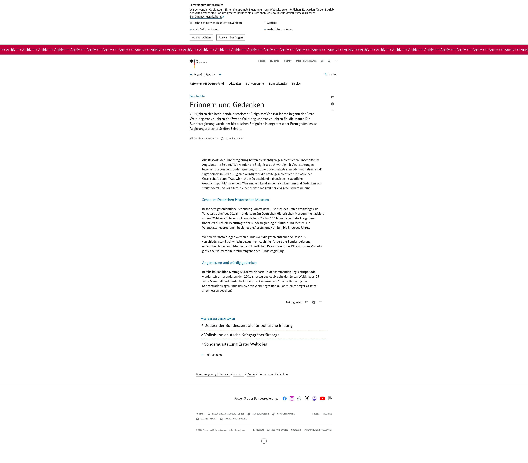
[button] (336, 61)
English (262, 61)
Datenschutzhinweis (306, 61)
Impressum (258, 430)
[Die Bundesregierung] (198, 63)
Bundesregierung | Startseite (213, 374)
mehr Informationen (205, 29)
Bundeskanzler (278, 83)
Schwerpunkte (255, 83)
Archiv (251, 374)
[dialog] (264, 22)
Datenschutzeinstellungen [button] (318, 430)
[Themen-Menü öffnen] (220, 74)
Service (297, 83)
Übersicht (296, 430)
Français (274, 61)
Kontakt (287, 61)
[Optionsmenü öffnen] (333, 110)
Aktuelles (235, 83)
